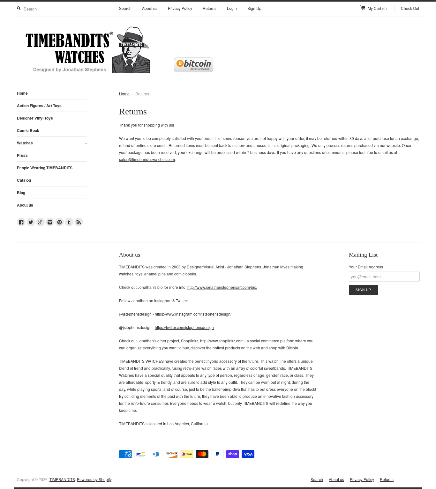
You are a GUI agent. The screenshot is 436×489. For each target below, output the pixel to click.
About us (149, 8)
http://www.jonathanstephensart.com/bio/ (222, 287)
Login (232, 8)
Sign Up (254, 8)
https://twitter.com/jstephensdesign (184, 327)
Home (22, 93)
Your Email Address (366, 266)
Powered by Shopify (94, 479)
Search (125, 8)
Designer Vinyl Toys (35, 118)
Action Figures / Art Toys (39, 105)
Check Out (410, 8)
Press (22, 155)
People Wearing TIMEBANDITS (44, 168)
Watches (52, 143)
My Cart (377, 8)
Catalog (24, 180)
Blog (21, 192)
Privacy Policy (180, 8)
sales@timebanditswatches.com (147, 159)
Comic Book (28, 130)
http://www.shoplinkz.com (222, 340)
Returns (209, 8)
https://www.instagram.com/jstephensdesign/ (193, 314)
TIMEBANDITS (62, 479)
